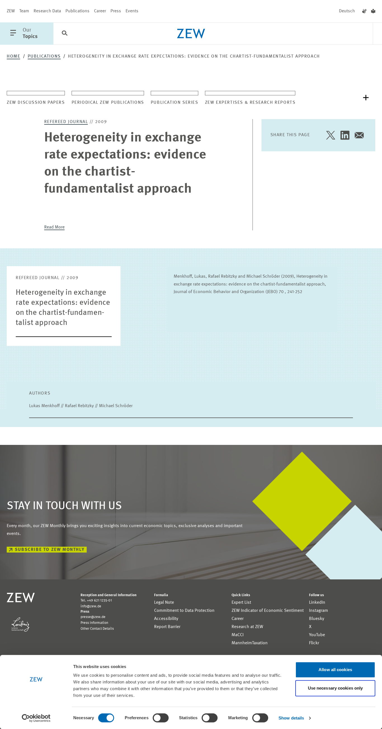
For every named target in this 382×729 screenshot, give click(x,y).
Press (115, 11)
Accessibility (166, 619)
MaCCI (238, 635)
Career (100, 11)
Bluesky (316, 619)
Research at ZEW (247, 627)
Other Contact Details (97, 629)
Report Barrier (167, 627)
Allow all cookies (335, 669)
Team (24, 11)
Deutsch (347, 11)
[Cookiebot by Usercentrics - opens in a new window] (36, 718)
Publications (77, 11)
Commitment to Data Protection (184, 610)
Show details (291, 718)
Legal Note (164, 602)
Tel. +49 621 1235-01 (96, 600)
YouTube (317, 635)
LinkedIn (317, 602)
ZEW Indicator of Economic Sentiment (268, 610)
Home (13, 56)
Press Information (94, 623)
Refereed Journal (66, 122)
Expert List (241, 602)
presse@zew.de (93, 617)
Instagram (318, 610)
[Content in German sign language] (364, 11)
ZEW (11, 11)
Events (132, 11)
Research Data (47, 11)
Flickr (314, 643)
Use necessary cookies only (335, 688)
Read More (54, 227)
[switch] (161, 717)
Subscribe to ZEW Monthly (49, 550)
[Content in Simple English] (373, 11)
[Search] (64, 34)
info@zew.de (91, 606)
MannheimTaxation (250, 643)
